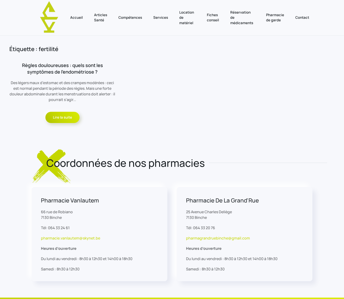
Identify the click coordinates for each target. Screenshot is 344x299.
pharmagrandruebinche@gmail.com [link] (218, 238)
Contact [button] (302, 17)
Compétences (130, 17)
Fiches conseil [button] (213, 17)
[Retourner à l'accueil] (49, 17)
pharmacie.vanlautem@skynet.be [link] (70, 238)
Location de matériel (186, 17)
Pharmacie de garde (275, 17)
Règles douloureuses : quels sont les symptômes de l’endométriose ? (62, 68)
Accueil (76, 17)
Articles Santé (100, 17)
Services (160, 17)
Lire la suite (62, 117)
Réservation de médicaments (241, 17)
